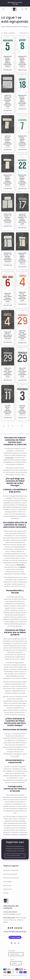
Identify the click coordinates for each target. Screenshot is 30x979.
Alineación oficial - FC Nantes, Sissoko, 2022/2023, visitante (8, 257)
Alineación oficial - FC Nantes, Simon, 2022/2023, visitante (8, 218)
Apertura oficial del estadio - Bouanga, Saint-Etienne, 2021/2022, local (8, 101)
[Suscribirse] (23, 856)
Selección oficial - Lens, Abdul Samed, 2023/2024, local (8, 297)
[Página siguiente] (26, 426)
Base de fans (7, 885)
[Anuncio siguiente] (27, 3)
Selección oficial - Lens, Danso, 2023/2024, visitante (7, 335)
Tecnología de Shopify (21, 975)
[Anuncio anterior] (3, 3)
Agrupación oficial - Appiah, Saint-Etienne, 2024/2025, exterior (8, 61)
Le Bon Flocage (11, 975)
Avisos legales (7, 881)
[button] (3, 9)
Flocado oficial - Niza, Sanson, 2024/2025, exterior (8, 409)
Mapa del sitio (7, 889)
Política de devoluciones (11, 878)
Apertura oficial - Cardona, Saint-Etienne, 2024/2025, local (8, 140)
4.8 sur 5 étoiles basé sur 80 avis (15, 931)
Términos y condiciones (10, 870)
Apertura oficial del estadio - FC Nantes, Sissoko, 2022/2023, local (22, 219)
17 (21, 426)
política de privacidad (10, 874)
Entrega (5, 893)
